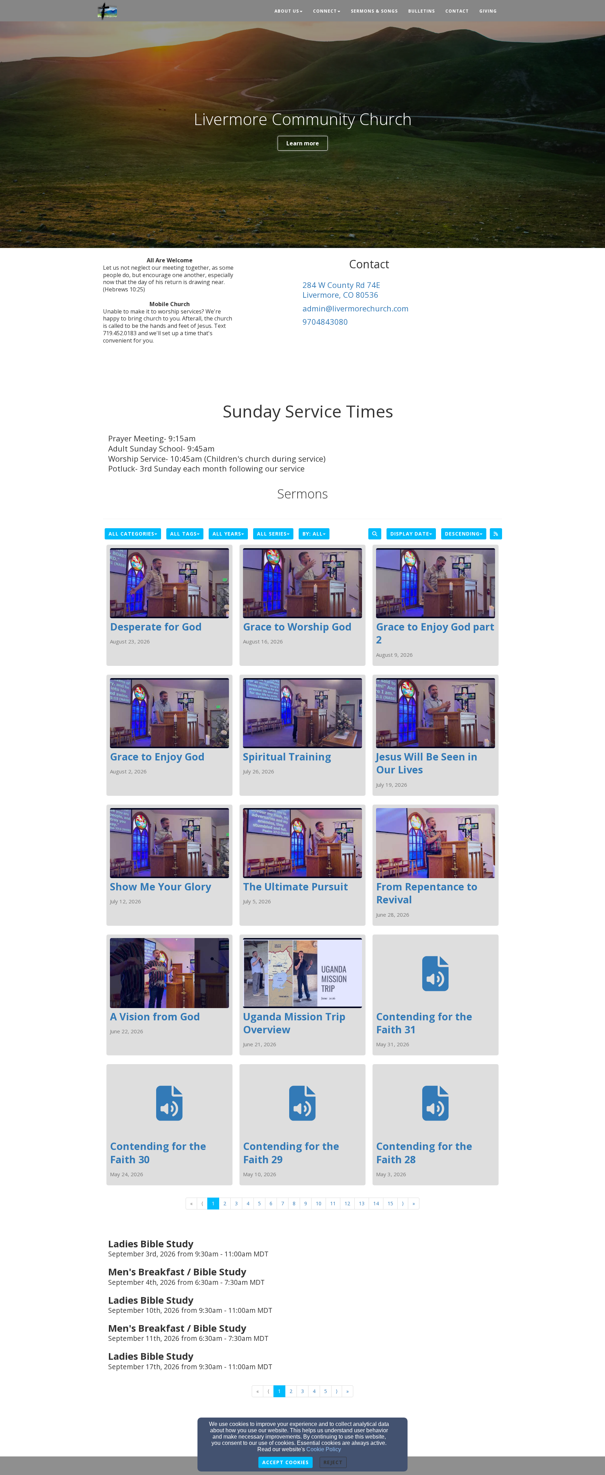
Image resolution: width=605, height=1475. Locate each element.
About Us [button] (286, 11)
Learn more (302, 143)
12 (347, 1203)
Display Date (409, 533)
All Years (227, 533)
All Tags (183, 533)
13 (361, 1203)
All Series (272, 533)
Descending (462, 533)
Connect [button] (325, 11)
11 (333, 1203)
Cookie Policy (323, 1449)
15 (390, 1203)
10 (318, 1203)
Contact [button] (457, 11)
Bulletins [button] (421, 11)
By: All (312, 533)
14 (376, 1203)
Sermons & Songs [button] (374, 11)
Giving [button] (488, 11)
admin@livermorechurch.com (355, 308)
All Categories (131, 533)
